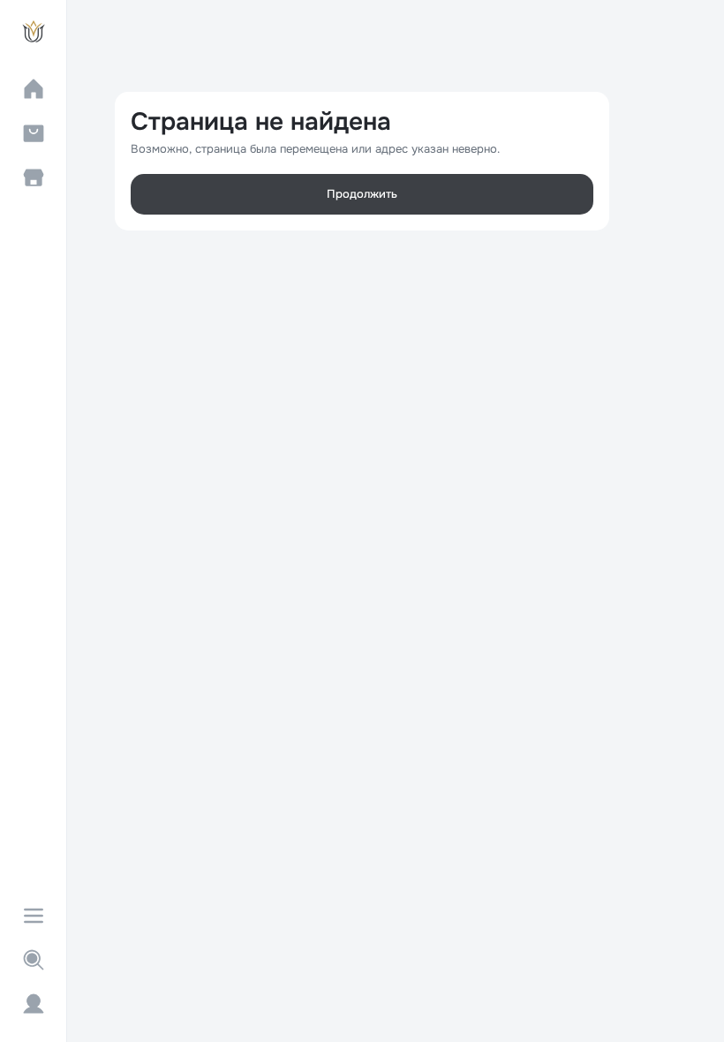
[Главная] (33, 89)
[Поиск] (33, 959)
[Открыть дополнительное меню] (33, 915)
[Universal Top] (33, 31)
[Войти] (33, 1004)
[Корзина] (33, 133)
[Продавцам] (33, 177)
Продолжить (362, 193)
